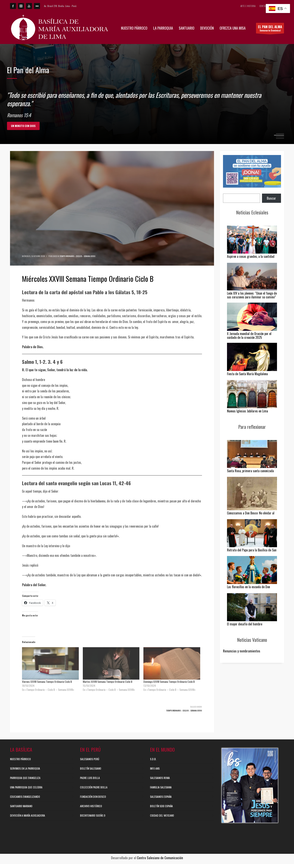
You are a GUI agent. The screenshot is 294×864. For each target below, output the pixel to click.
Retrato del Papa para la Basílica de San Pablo (251, 552)
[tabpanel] (147, 94)
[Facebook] (13, 6)
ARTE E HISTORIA (247, 6)
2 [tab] (280, 135)
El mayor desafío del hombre (244, 624)
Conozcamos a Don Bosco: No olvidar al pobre (250, 515)
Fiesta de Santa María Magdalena (247, 373)
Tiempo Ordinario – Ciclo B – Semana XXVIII (77, 256)
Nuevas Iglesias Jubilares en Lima (247, 411)
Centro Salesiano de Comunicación (160, 857)
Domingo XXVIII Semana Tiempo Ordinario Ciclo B (169, 681)
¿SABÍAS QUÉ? (19, 126)
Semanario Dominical (270, 28)
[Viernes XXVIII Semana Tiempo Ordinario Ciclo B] (50, 663)
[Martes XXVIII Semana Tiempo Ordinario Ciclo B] (111, 663)
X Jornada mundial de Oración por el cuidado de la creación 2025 (249, 335)
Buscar (271, 198)
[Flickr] (37, 6)
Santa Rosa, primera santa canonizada (250, 470)
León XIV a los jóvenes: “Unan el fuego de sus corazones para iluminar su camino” (252, 295)
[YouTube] (29, 6)
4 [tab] (280, 138)
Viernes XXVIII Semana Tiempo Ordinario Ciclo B (47, 681)
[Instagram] (21, 6)
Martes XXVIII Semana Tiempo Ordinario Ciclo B (107, 681)
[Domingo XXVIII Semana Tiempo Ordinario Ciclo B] (171, 663)
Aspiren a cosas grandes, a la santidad (250, 256)
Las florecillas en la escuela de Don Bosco (248, 588)
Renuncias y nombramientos (241, 650)
